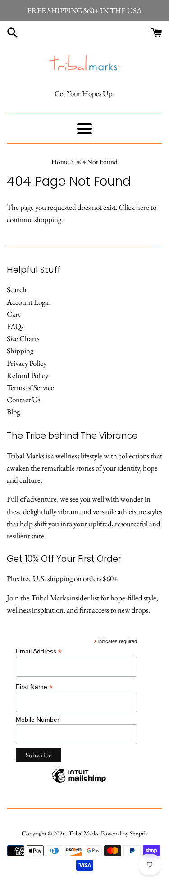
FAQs (15, 326)
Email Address (39, 651)
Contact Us (23, 399)
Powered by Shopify (124, 833)
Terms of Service (30, 387)
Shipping (20, 350)
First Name (34, 687)
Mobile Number (37, 719)
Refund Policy (27, 375)
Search (17, 289)
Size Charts (23, 338)
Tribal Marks (83, 833)
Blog (13, 412)
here (142, 207)
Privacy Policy (26, 363)
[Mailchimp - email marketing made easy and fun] (78, 782)
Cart (13, 314)
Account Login (29, 302)
